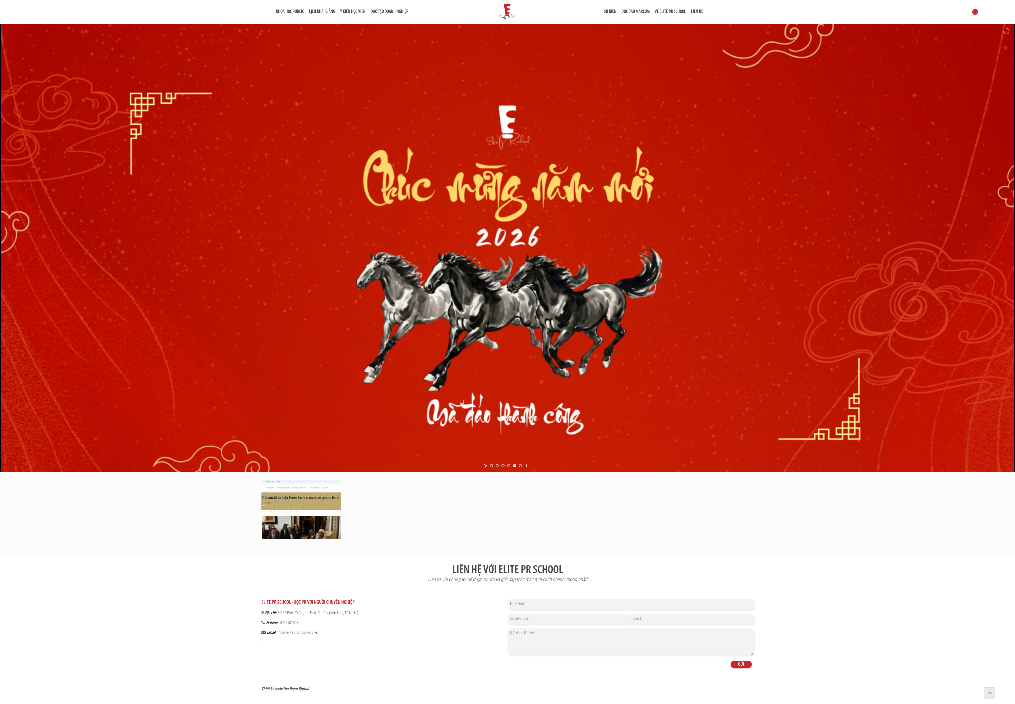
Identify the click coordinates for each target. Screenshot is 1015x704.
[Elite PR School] (507, 12)
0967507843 (288, 623)
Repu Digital (299, 689)
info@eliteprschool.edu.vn (297, 633)
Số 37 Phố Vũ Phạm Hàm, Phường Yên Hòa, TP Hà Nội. (318, 613)
